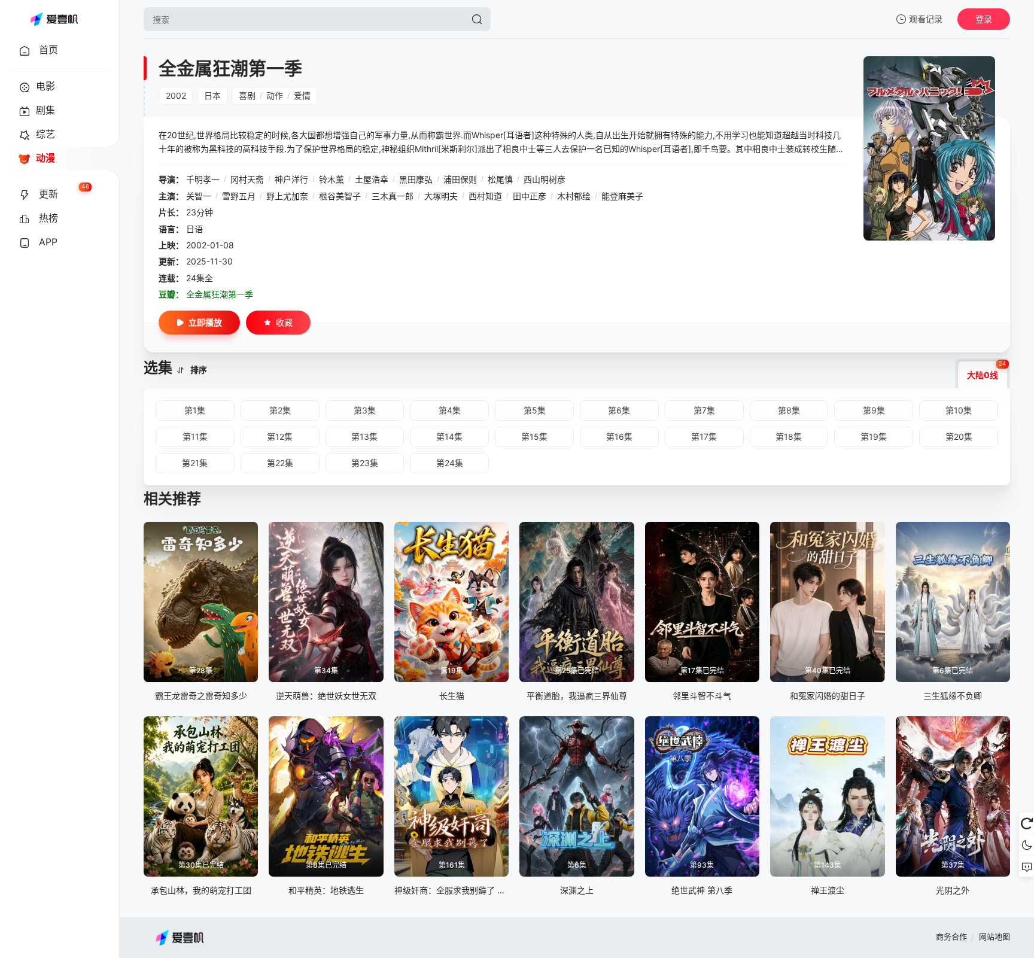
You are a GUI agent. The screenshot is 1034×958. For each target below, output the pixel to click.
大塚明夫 (441, 196)
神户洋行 (291, 179)
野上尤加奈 (287, 196)
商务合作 (951, 936)
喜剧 (247, 95)
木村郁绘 (574, 196)
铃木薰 (331, 179)
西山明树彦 (544, 179)
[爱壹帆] (54, 19)
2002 (176, 95)
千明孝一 (203, 179)
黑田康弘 (416, 179)
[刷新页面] (1026, 823)
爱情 (302, 95)
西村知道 (485, 196)
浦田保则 (460, 179)
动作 (274, 95)
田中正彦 (529, 196)
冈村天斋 (247, 179)
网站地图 (994, 936)
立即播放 (205, 322)
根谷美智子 (340, 196)
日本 (212, 95)
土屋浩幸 (371, 179)
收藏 (284, 322)
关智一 (198, 196)
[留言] (1026, 866)
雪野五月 (239, 196)
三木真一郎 (392, 196)
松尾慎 (500, 179)
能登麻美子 (622, 196)
